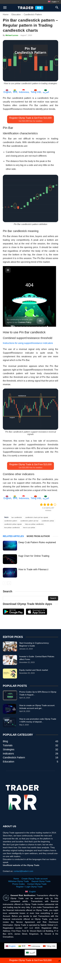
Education (16, 14)
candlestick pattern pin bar (29, 521)
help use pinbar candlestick (34, 524)
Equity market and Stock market (33, 670)
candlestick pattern (10, 521)
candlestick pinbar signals (13, 524)
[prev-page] (4, 583)
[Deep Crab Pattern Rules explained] (10, 545)
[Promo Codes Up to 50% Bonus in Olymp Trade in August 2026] (10, 695)
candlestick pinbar (48, 521)
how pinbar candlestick (12, 527)
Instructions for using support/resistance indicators (28, 343)
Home (6, 14)
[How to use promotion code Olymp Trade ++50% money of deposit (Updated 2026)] (9, 722)
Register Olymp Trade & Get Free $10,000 (30, 960)
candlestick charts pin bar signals (36, 517)
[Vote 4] (51, 504)
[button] (57, 8)
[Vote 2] (45, 504)
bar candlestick (16, 517)
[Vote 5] (55, 504)
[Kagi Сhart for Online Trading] (10, 559)
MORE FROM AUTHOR (38, 536)
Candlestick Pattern (33, 14)
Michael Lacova (12, 35)
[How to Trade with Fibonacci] (10, 573)
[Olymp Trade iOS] (36, 614)
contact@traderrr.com (23, 871)
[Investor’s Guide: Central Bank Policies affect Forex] (10, 660)
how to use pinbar (29, 527)
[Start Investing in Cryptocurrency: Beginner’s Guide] (10, 646)
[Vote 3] (48, 504)
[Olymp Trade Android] (13, 614)
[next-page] (9, 583)
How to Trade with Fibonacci (33, 569)
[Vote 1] (41, 504)
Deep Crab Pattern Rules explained (37, 542)
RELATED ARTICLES (13, 536)
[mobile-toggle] (4, 8)
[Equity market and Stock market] (10, 673)
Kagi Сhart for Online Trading (33, 556)
